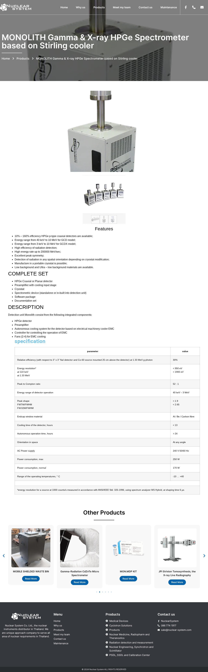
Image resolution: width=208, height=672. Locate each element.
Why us (80, 7)
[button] (4, 556)
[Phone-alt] (193, 7)
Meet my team (121, 7)
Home (64, 7)
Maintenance (169, 7)
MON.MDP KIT (128, 571)
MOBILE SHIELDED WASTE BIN (31, 571)
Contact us (145, 7)
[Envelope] (202, 7)
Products (99, 7)
